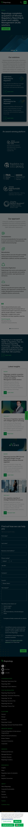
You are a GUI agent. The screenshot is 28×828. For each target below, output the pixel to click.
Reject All (17, 821)
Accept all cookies (8, 825)
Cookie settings (7, 821)
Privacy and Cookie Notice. (7, 819)
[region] (14, 820)
